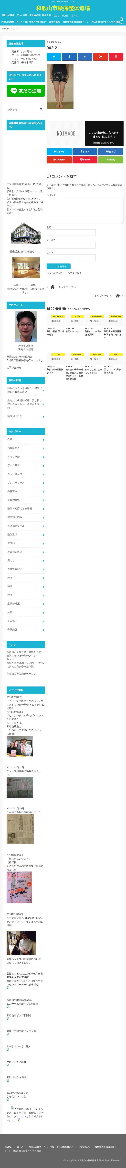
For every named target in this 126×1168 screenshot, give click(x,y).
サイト (50, 252)
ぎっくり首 (13, 465)
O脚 (9, 439)
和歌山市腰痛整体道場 (63, 8)
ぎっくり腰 (13, 456)
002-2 (56, 16)
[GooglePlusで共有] (100, 56)
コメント (51, 195)
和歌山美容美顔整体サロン (21, 673)
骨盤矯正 (12, 629)
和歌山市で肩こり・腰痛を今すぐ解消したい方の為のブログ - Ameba (25, 655)
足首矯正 (12, 621)
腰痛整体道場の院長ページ (76, 22)
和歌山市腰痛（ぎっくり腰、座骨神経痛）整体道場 (26, 15)
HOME (65, 16)
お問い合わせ (14, 367)
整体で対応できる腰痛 (19, 508)
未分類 (11, 543)
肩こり (11, 560)
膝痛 (9, 595)
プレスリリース (16, 482)
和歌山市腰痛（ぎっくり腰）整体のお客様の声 (23, 22)
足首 (9, 612)
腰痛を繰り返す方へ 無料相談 (106, 22)
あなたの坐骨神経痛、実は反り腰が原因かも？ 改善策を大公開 (24, 404)
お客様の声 (13, 448)
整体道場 (12, 534)
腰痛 (9, 577)
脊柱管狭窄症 (14, 569)
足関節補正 (13, 603)
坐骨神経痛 (13, 500)
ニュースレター (16, 474)
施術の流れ (54, 22)
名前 (50, 227)
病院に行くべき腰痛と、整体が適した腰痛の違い (24, 390)
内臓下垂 (12, 491)
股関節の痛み (14, 551)
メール (51, 240)
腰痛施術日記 (14, 416)
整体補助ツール (16, 526)
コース (74, 16)
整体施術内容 (14, 517)
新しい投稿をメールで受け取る (65, 273)
